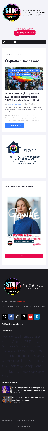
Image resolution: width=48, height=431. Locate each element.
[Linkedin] (37, 317)
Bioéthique (36, 342)
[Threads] (24, 317)
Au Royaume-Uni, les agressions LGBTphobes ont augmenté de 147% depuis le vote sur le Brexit (22, 97)
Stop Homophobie (24, 74)
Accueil (7, 54)
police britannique (17, 120)
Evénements (12, 351)
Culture (22, 346)
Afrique (5, 342)
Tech (13, 372)
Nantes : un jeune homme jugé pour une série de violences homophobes (28, 399)
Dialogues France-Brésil (33, 347)
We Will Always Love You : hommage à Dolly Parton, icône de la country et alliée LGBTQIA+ (29, 389)
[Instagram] (18, 317)
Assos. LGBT (34, 71)
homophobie (29, 118)
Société (12, 74)
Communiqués (10, 346)
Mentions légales (7, 420)
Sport (23, 366)
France (38, 351)
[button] (44, 42)
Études (5, 376)
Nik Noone (8, 120)
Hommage (6, 356)
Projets (32, 361)
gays (23, 118)
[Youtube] (30, 317)
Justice (35, 356)
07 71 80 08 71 (22, 301)
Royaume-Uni (27, 120)
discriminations (17, 118)
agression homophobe (14, 115)
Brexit (23, 115)
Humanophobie (20, 356)
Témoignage (29, 372)
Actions (6, 336)
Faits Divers (26, 351)
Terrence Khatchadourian (15, 104)
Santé (5, 366)
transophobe (35, 120)
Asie (10, 342)
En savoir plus (15, 126)
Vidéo (41, 372)
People (10, 361)
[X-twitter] (5, 317)
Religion (39, 361)
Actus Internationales (18, 71)
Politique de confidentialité (25, 420)
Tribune (18, 372)
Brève (43, 342)
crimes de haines (31, 115)
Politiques (22, 361)
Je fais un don (24, 256)
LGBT (35, 118)
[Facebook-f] (11, 317)
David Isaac (8, 118)
